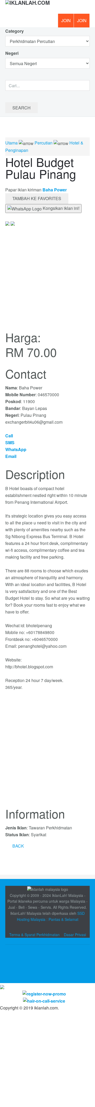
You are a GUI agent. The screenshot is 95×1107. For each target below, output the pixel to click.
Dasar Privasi (75, 934)
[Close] (2, 986)
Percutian (44, 143)
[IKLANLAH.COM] (27, 7)
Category (14, 31)
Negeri (12, 53)
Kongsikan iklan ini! (60, 208)
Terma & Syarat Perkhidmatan (34, 934)
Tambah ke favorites (36, 198)
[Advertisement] (47, 751)
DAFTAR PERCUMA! (83, 22)
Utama (11, 143)
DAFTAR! (66, 20)
